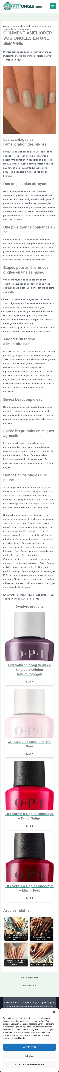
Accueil (6, 26)
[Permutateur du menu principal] (53, 6)
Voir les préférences (29, 1064)
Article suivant (29, 985)
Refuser (29, 1055)
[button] (54, 1012)
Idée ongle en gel (21, 26)
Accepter (29, 1047)
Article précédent (29, 978)
